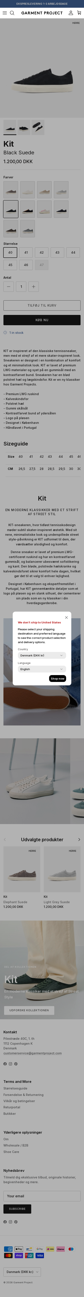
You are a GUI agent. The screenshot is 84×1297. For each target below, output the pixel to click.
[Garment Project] (42, 13)
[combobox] (32, 655)
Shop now (57, 678)
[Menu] (4, 13)
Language (24, 663)
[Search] (14, 13)
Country (23, 649)
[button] (66, 617)
